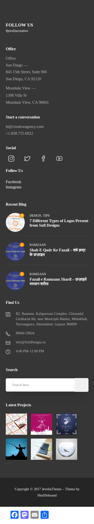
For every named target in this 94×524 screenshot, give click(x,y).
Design (35, 215)
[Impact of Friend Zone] (66, 449)
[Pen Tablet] (41, 449)
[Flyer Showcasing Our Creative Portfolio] (16, 424)
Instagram (13, 187)
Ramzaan (38, 245)
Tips (46, 215)
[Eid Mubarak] (41, 424)
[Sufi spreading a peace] (16, 449)
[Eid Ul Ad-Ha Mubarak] (66, 424)
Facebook (13, 182)
